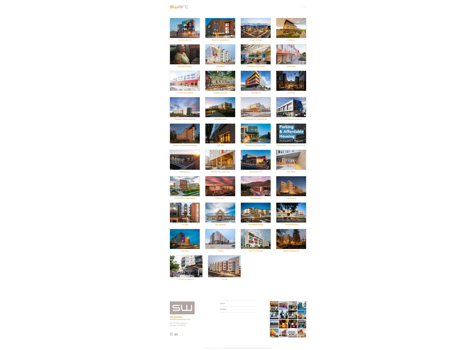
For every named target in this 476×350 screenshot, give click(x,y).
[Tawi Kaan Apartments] (220, 177)
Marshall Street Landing (185, 119)
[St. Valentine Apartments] (185, 177)
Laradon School (220, 93)
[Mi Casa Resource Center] (291, 98)
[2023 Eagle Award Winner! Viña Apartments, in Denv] (274, 333)
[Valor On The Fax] (256, 230)
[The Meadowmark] (256, 203)
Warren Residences (291, 251)
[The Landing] (220, 203)
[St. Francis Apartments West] (291, 151)
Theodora (185, 251)
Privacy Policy (248, 348)
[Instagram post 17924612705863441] (283, 314)
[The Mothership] (291, 203)
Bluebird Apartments (220, 40)
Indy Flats (291, 66)
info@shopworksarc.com (180, 319)
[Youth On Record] (186, 256)
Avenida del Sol (184, 40)
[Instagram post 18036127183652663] (292, 324)
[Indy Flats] (291, 45)
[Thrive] (220, 230)
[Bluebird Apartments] (220, 19)
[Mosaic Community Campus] (185, 124)
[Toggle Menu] (304, 7)
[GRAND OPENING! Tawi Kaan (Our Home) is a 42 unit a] (274, 305)
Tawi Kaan (220, 198)
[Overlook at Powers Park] (256, 124)
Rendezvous (185, 172)
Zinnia (224, 279)
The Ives (184, 224)
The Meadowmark (255, 224)
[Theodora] (185, 230)
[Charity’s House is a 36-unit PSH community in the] (283, 333)
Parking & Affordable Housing (292, 145)
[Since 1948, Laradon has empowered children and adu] (302, 324)
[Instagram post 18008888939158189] (292, 314)
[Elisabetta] (220, 45)
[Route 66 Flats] (256, 151)
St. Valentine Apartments (184, 198)
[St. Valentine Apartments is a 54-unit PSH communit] (302, 314)
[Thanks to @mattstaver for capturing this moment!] (274, 314)
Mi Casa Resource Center (291, 119)
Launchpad (256, 93)
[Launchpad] (256, 72)
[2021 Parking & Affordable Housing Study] (291, 124)
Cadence (291, 40)
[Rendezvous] (185, 151)
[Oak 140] (220, 124)
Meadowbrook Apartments (255, 119)
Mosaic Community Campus (185, 145)
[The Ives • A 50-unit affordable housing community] (302, 305)
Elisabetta (220, 66)
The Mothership (291, 224)
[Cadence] (291, 19)
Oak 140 (220, 145)
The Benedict (255, 198)
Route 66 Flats (256, 172)
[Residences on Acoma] (220, 151)
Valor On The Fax (255, 251)
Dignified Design (185, 66)
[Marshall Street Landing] (185, 98)
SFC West (291, 172)
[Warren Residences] (291, 230)
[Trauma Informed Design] (185, 45)
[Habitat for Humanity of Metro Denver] (256, 45)
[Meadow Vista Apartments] (220, 98)
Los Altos (291, 93)
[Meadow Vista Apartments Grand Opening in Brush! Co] (283, 305)
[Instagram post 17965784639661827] (283, 324)
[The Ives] (185, 203)
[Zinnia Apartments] (224, 256)
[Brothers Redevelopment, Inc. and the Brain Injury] (292, 333)
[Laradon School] (220, 72)
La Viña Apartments (185, 93)
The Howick (291, 198)
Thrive (220, 251)
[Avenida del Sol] (185, 19)
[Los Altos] (291, 72)
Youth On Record (186, 279)
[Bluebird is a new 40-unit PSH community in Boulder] (274, 324)
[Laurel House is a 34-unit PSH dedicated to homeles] (302, 333)
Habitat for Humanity (256, 66)
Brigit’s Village (256, 40)
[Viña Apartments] (185, 72)
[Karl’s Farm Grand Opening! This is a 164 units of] (292, 305)
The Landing (220, 224)
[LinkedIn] (176, 334)
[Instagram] (171, 334)
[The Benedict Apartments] (256, 177)
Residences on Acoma (220, 172)
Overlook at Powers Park (256, 145)
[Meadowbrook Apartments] (256, 98)
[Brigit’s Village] (256, 19)
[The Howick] (291, 177)
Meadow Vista (220, 119)
